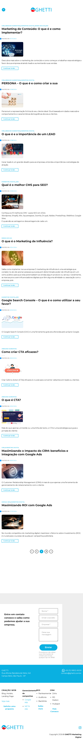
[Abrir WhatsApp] (77, 744)
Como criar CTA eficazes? (20, 352)
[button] (3, 10)
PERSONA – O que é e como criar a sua (30, 83)
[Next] (51, 551)
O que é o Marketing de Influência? (27, 241)
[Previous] (32, 551)
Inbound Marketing (12, 26)
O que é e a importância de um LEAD (28, 134)
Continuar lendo (10, 68)
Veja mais (5, 701)
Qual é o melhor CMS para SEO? (25, 185)
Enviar (48, 647)
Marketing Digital (28, 26)
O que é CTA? (11, 400)
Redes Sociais (40, 26)
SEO (47, 26)
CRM (3, 26)
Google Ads (6, 502)
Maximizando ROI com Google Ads (27, 505)
